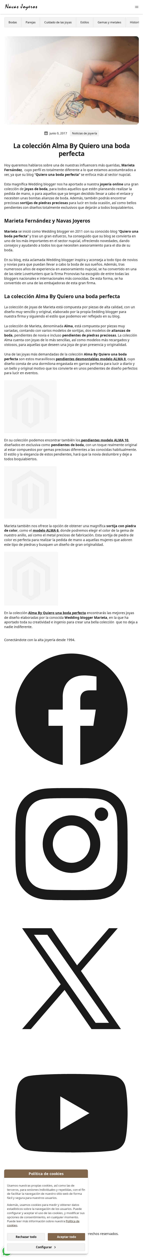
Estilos (84, 22)
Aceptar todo (66, 1237)
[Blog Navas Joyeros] (21, 7)
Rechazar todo (26, 1237)
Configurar (44, 1247)
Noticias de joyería (84, 133)
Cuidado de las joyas (58, 22)
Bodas (13, 22)
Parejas (31, 22)
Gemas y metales (109, 22)
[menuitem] (12, 22)
